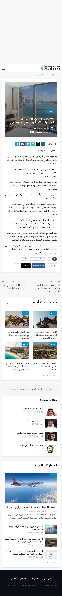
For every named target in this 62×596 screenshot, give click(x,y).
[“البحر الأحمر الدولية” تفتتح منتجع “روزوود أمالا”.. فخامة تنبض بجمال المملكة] (45, 350)
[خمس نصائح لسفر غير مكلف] (51, 436)
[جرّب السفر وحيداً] (51, 424)
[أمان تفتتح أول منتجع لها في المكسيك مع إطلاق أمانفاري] (17, 319)
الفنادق (50, 111)
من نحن (47, 578)
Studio (21, 585)
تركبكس (29, 389)
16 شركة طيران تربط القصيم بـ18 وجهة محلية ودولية (26, 528)
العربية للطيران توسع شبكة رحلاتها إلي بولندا (32, 507)
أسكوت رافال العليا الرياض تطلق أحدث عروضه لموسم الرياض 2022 (47, 288)
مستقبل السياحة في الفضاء (30, 445)
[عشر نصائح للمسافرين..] (51, 411)
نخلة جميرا (24, 259)
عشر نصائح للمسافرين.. (32, 408)
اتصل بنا (35, 578)
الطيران (53, 474)
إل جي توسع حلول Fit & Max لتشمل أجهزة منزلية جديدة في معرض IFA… (24, 540)
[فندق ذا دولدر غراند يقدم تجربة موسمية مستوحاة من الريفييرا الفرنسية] (45, 319)
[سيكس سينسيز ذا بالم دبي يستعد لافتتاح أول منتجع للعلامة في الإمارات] (17, 350)
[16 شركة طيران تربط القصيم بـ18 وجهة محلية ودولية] (51, 529)
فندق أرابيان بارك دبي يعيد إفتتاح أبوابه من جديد (13, 287)
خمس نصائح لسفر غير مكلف (30, 433)
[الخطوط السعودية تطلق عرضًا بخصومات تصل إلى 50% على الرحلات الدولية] (51, 554)
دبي (49, 259)
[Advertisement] (31, 32)
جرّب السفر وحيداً (35, 420)
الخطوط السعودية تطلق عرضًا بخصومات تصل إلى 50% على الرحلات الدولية (24, 553)
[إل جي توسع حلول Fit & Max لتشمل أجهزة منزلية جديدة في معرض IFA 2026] (51, 542)
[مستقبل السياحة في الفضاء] (51, 448)
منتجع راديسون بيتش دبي (37, 259)
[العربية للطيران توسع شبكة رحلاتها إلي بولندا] (31, 488)
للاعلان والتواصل (19, 578)
